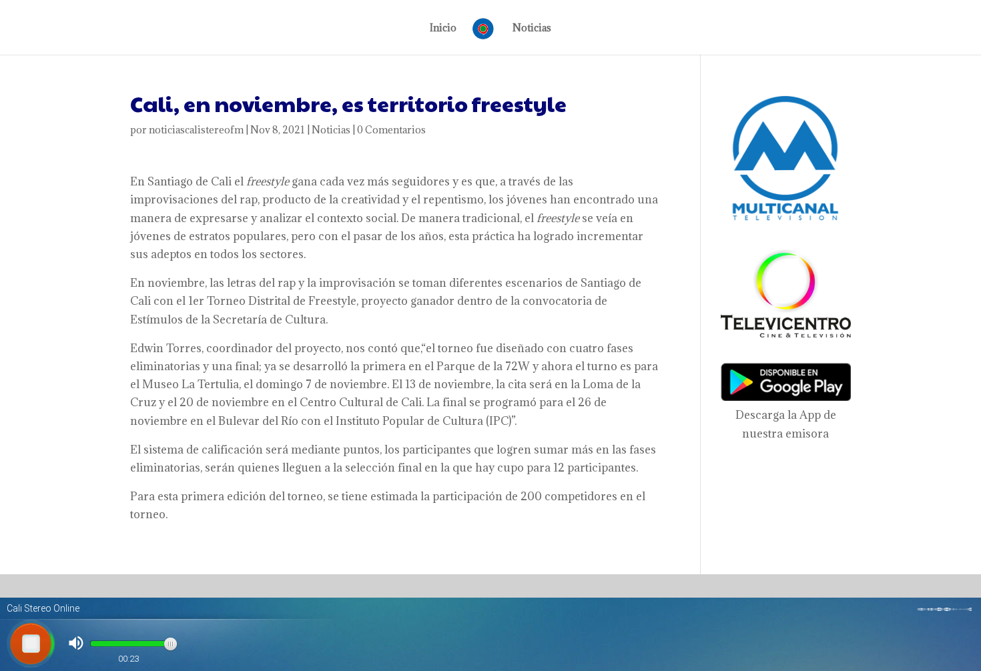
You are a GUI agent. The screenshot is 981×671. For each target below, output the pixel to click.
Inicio (443, 28)
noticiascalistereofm (196, 129)
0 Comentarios (391, 129)
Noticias (532, 28)
